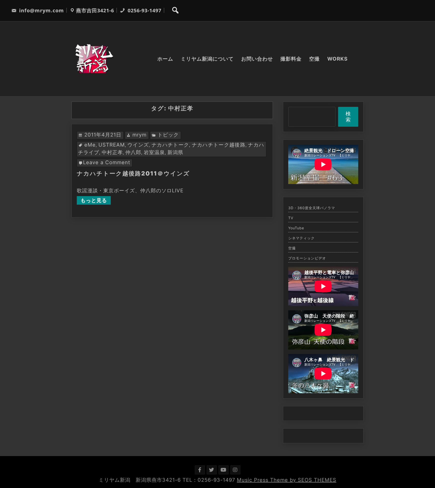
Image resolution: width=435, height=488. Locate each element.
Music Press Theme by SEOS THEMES (286, 480)
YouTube (296, 228)
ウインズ (138, 145)
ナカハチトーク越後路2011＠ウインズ (133, 173)
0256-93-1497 (143, 10)
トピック (168, 135)
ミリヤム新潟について (207, 59)
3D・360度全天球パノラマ (311, 208)
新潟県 (175, 152)
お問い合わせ (257, 59)
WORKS (337, 59)
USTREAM (111, 145)
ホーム (165, 59)
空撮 (314, 59)
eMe (90, 145)
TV (290, 218)
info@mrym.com (41, 10)
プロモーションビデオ (307, 258)
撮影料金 (291, 59)
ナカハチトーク (170, 145)
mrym (139, 135)
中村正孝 (112, 152)
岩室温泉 (154, 152)
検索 (348, 117)
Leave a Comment (106, 162)
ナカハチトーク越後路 (218, 145)
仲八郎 (133, 152)
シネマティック (301, 238)
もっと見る (94, 200)
